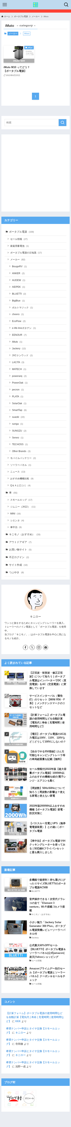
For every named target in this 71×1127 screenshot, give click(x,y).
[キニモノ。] (35, 4)
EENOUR (19, 335)
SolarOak (19, 403)
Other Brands (21, 451)
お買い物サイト (20, 549)
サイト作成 (18, 564)
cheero (18, 314)
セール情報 (19, 239)
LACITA (18, 362)
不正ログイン (19, 557)
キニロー (20, 1032)
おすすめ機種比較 (22, 478)
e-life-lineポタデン (24, 328)
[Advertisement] (35, 173)
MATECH (19, 369)
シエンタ (17, 520)
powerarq (19, 376)
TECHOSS (20, 444)
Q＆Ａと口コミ (20, 485)
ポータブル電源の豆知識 (26, 252)
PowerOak (20, 382)
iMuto (17, 341)
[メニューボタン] (4, 4)
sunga (17, 424)
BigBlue (18, 300)
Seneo (17, 437)
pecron (18, 389)
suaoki (18, 417)
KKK (18, 1021)
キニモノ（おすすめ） (24, 534)
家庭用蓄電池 (19, 246)
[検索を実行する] (62, 122)
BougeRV (19, 266)
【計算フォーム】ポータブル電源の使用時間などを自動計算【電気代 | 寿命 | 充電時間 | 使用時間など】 (35, 1017)
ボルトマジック (22, 307)
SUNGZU (19, 430)
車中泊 (16, 527)
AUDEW (18, 280)
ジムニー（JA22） (23, 506)
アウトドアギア (20, 542)
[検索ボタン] (66, 4)
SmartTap (19, 410)
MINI (15, 513)
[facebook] (25, 647)
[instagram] (38, 647)
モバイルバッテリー (23, 458)
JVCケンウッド (22, 355)
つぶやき (16, 572)
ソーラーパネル (20, 465)
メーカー (13, 33)
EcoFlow (19, 321)
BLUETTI (19, 293)
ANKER (18, 273)
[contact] (45, 647)
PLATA (17, 396)
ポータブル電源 (21, 231)
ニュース (17, 471)
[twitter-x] (32, 647)
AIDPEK (18, 287)
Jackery (19, 348)
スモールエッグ (21, 499)
